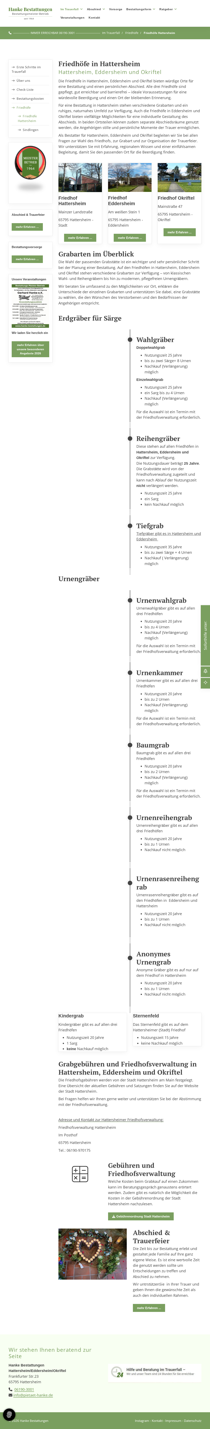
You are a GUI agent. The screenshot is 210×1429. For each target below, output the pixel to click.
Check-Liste (25, 89)
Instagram (142, 1421)
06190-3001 (24, 1389)
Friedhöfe (131, 33)
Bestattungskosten (30, 98)
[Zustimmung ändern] (9, 1415)
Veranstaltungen (72, 17)
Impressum (173, 1421)
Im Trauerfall (69, 9)
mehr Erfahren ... (80, 238)
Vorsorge (115, 9)
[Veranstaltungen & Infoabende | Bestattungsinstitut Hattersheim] (30, 306)
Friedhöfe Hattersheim (159, 33)
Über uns (23, 80)
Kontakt (94, 17)
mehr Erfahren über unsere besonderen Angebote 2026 (30, 349)
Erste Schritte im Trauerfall (26, 69)
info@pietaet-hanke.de (33, 1395)
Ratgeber (166, 9)
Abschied (94, 9)
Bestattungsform (138, 9)
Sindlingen (30, 130)
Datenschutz (192, 1421)
